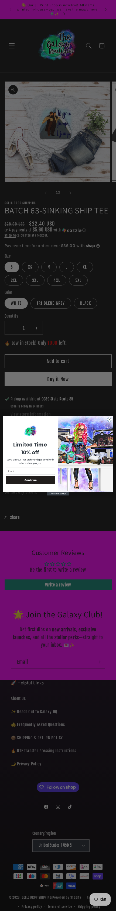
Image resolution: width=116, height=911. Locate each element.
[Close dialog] (109, 419)
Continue (30, 479)
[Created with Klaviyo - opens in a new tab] (58, 493)
